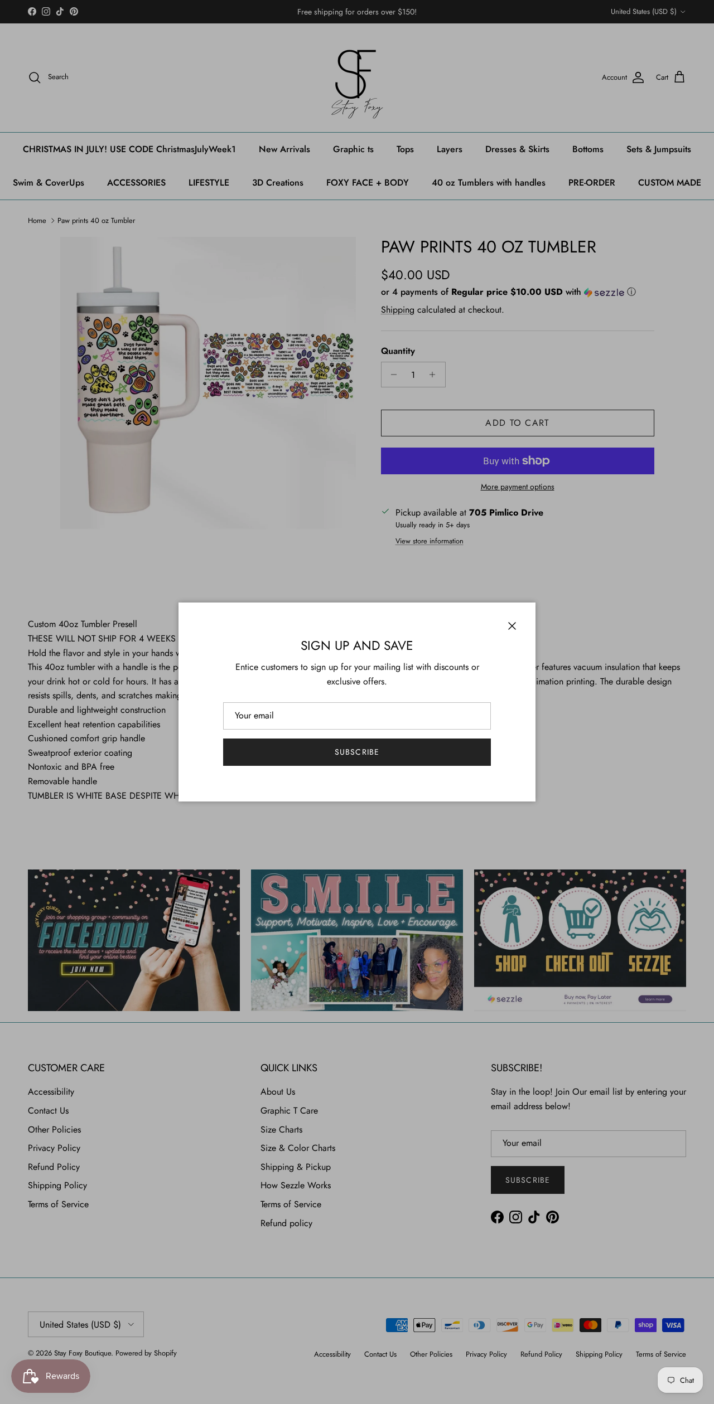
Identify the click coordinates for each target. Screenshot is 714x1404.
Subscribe (357, 751)
